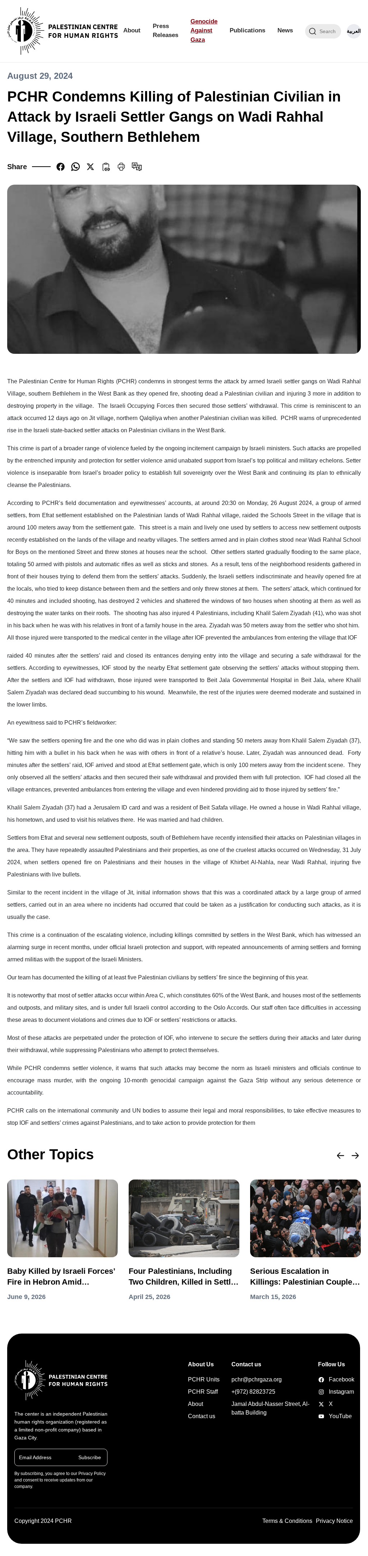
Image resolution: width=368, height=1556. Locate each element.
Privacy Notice (334, 1521)
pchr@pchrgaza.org (256, 1379)
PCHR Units (204, 1379)
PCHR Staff (203, 1392)
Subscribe (89, 1457)
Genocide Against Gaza (203, 30)
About (132, 30)
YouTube (322, 1416)
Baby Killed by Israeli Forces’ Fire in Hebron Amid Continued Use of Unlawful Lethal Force (61, 1277)
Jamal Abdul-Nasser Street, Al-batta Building (270, 1408)
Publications (247, 30)
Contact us (201, 1416)
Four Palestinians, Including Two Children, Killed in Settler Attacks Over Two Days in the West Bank (183, 1277)
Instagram (322, 1392)
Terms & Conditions (287, 1521)
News (285, 30)
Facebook (322, 1379)
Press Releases (165, 31)
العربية (354, 31)
